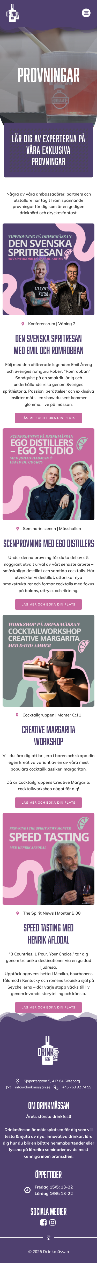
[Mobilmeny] (86, 13)
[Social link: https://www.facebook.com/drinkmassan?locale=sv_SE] (44, 1223)
